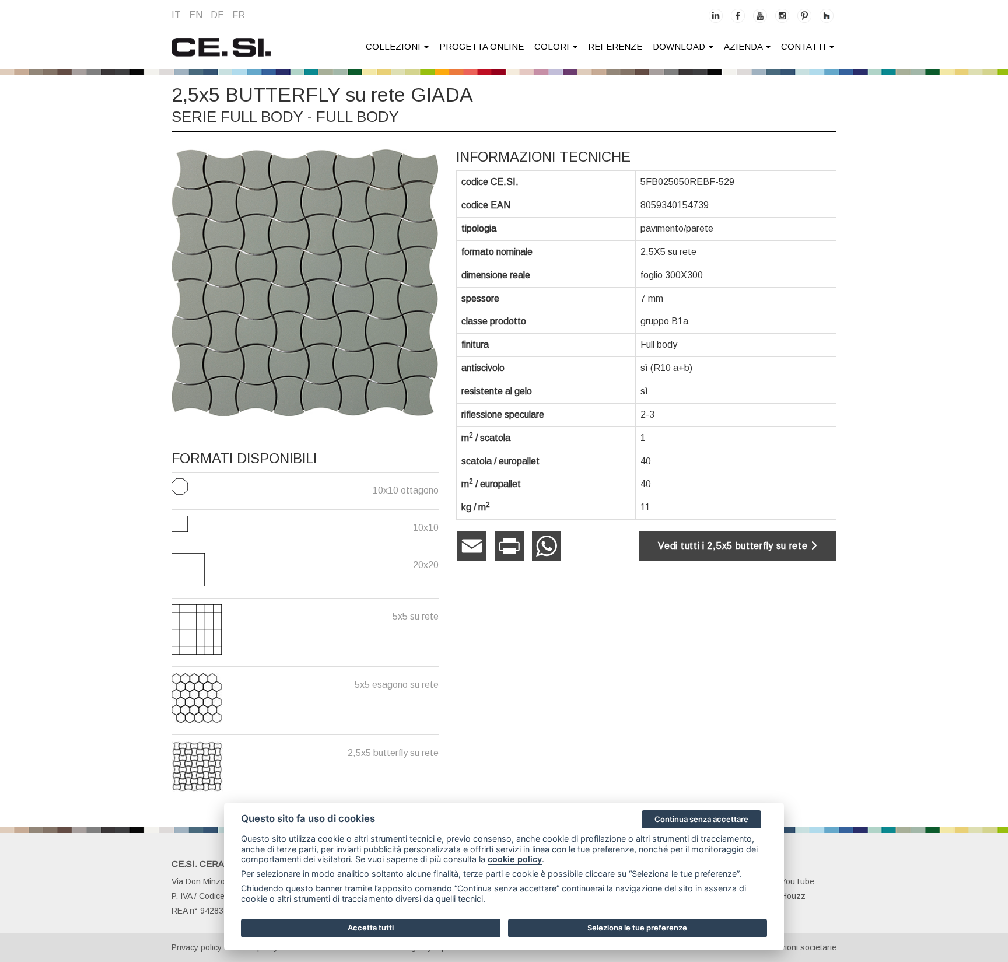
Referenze (615, 46)
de (217, 15)
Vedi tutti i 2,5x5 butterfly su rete (734, 546)
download (680, 46)
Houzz (793, 896)
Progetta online (481, 46)
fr (238, 15)
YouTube (797, 881)
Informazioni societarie (794, 947)
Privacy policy (197, 947)
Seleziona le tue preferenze (637, 927)
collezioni (394, 46)
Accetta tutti (371, 927)
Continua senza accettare (701, 819)
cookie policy (515, 859)
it (176, 15)
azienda (744, 46)
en (195, 15)
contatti (804, 46)
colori (553, 46)
